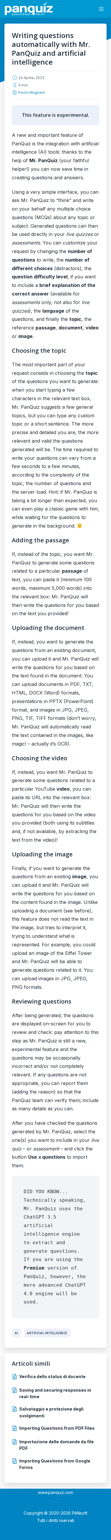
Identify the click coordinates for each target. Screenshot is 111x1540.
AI (16, 1333)
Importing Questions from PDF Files (57, 1428)
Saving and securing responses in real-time (55, 1393)
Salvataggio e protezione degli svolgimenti (51, 1412)
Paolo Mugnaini (31, 92)
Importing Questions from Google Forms (54, 1464)
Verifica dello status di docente (52, 1376)
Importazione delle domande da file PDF (56, 1445)
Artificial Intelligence (47, 1333)
